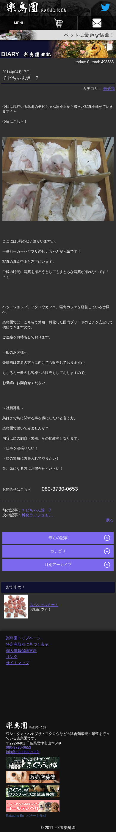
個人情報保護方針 (21, 650)
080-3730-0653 (18, 747)
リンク (12, 656)
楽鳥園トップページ (23, 638)
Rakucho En (15, 815)
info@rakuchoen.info (23, 752)
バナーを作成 (36, 815)
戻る (110, 520)
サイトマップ (17, 663)
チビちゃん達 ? (36, 510)
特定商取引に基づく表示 (27, 644)
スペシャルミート (44, 605)
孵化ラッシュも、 (37, 515)
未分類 (109, 88)
